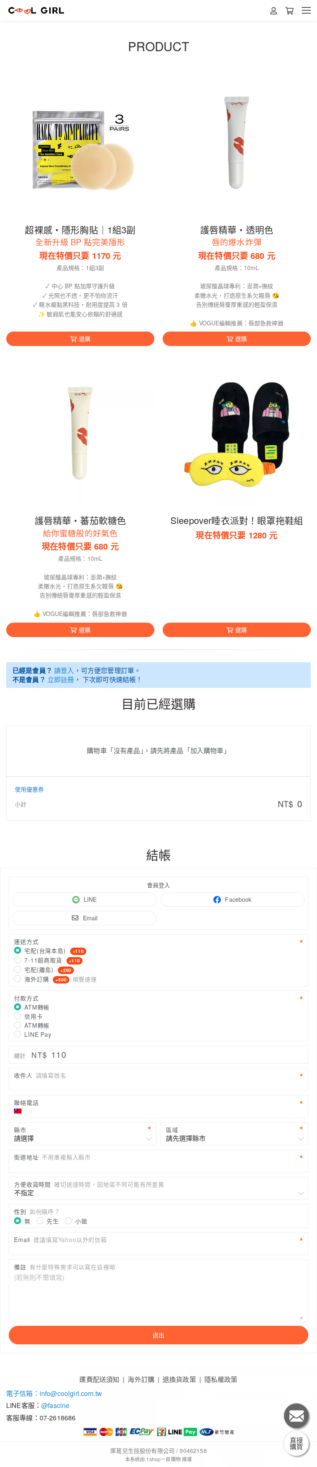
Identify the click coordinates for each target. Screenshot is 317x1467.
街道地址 (52, 1157)
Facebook (238, 899)
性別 (37, 1211)
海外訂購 (60, 979)
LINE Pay (38, 1034)
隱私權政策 (221, 1379)
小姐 (81, 1221)
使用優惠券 (29, 789)
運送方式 (26, 941)
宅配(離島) (47, 969)
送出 (158, 1335)
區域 (172, 1130)
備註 (64, 1267)
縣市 (20, 1130)
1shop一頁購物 (163, 1458)
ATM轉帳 (37, 1007)
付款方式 (26, 998)
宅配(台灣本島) (54, 950)
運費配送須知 (99, 1379)
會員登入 (158, 885)
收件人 (40, 1075)
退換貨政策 (179, 1379)
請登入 (64, 670)
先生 (53, 1221)
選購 (84, 338)
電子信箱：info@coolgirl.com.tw (54, 1393)
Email (90, 918)
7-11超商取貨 (52, 960)
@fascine (55, 1405)
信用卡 (33, 1016)
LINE (90, 899)
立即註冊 (60, 679)
